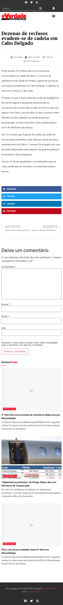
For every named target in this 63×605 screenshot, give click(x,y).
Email (5, 316)
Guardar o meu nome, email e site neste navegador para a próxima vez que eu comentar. (29, 343)
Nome (5, 304)
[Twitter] (31, 2)
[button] (53, 15)
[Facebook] (26, 2)
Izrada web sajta (33, 591)
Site (3, 328)
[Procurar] (40, 8)
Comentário (8, 267)
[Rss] (37, 2)
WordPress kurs (50, 588)
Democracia (10, 476)
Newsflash (9, 409)
